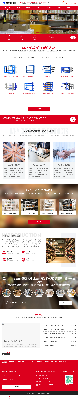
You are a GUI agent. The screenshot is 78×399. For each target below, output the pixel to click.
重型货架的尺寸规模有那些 (50, 341)
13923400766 (44, 375)
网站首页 (7, 8)
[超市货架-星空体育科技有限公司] (39, 22)
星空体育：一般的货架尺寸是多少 (13, 341)
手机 (49, 398)
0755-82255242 (29, 120)
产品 (29, 398)
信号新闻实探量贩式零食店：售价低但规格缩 (55, 337)
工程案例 (48, 8)
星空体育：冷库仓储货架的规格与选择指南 (54, 329)
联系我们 (69, 8)
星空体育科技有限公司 (38, 393)
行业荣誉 (29, 252)
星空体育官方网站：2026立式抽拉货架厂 (53, 325)
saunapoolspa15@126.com (47, 381)
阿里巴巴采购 (32, 361)
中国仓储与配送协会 (23, 361)
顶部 (68, 398)
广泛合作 (29, 259)
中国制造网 (39, 361)
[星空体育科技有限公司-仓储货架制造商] (10, 3)
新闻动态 (38, 8)
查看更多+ (39, 109)
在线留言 (59, 8)
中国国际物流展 (12, 361)
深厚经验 (9, 259)
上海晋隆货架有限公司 (49, 345)
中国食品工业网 (62, 361)
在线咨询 (73, 119)
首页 (10, 398)
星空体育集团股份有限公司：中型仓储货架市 (55, 333)
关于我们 (18, 8)
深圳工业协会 (54, 361)
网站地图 (49, 393)
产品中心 (28, 8)
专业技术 (9, 252)
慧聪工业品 (46, 361)
